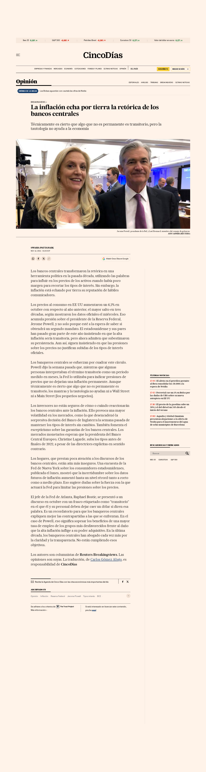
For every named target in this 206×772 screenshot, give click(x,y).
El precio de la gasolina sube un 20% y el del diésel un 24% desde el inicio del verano (169, 407)
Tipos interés (89, 596)
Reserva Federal (58, 596)
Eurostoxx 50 (125, 40)
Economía (68, 69)
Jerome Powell (74, 596)
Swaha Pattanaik (42, 247)
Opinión (123, 69)
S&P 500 (56, 40)
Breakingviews (166, 82)
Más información (38, 610)
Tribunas (154, 82)
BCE (99, 596)
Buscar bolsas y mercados (164, 445)
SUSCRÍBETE (163, 69)
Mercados (58, 69)
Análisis (144, 82)
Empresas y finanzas (43, 69)
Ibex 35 (26, 40)
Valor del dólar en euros (164, 40)
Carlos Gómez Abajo (106, 559)
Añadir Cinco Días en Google (117, 259)
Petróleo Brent (90, 40)
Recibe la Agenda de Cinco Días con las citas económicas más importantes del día (71, 582)
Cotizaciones (80, 69)
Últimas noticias (111, 69)
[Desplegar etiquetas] (128, 596)
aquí (94, 610)
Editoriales (134, 82)
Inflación (44, 596)
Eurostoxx (163, 460)
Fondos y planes (95, 69)
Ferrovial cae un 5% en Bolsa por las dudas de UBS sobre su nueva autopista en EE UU (170, 395)
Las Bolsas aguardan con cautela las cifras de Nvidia (63, 91)
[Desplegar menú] (18, 55)
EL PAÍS (133, 68)
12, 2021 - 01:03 (40, 251)
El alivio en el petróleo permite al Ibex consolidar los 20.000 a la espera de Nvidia (169, 384)
